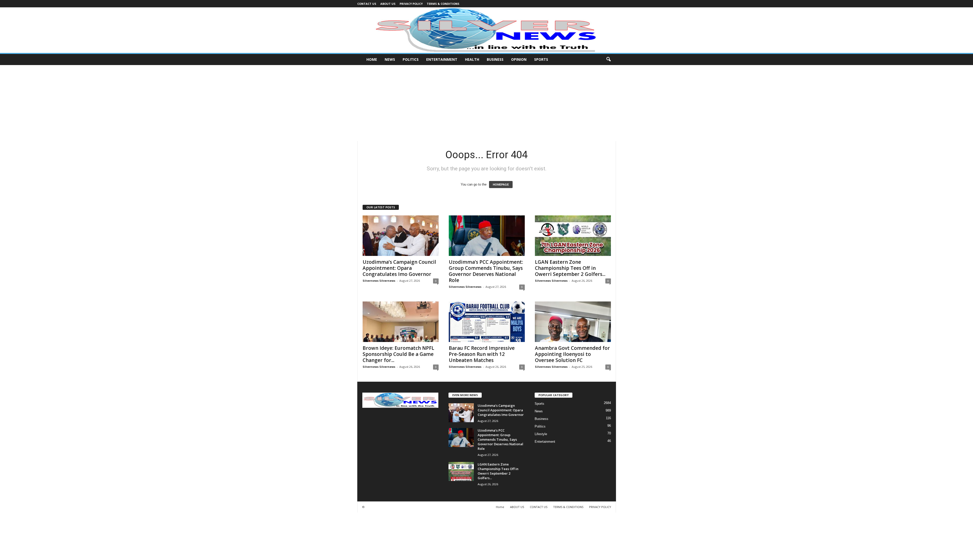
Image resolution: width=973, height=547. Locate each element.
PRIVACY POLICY (411, 4)
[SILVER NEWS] (486, 30)
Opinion (519, 59)
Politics (411, 59)
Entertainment (441, 59)
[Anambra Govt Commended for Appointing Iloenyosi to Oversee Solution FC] (573, 321)
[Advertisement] (486, 103)
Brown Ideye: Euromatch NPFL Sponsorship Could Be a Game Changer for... (398, 354)
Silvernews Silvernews (379, 280)
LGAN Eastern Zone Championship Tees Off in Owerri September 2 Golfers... (570, 268)
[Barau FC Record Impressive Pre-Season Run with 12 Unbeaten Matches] (487, 321)
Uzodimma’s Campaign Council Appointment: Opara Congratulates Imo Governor (399, 268)
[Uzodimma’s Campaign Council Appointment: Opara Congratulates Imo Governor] (401, 235)
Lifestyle (541, 434)
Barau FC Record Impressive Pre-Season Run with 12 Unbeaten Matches (482, 354)
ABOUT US (388, 4)
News (390, 59)
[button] (608, 59)
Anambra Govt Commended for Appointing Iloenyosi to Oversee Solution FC (572, 354)
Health (472, 59)
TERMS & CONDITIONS (443, 4)
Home (371, 59)
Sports (541, 59)
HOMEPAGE (501, 184)
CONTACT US (366, 4)
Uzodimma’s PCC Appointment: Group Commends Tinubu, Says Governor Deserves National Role (486, 271)
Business (495, 59)
